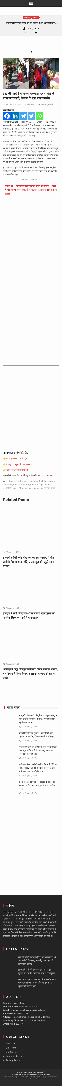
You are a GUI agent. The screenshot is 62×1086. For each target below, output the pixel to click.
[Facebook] (25, 32)
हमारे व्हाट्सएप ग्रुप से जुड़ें (16, 458)
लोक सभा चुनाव (49, 488)
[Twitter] (31, 116)
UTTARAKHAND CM (12, 488)
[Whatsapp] (39, 116)
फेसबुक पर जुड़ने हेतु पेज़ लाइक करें (19, 464)
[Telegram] (23, 116)
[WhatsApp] (30, 32)
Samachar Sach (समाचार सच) (34, 1072)
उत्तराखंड (44, 104)
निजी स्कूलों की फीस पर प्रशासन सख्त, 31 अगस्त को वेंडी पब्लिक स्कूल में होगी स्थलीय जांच (37, 785)
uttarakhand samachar (32, 488)
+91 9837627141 (20, 1013)
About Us (10, 1043)
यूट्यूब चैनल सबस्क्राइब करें (17, 470)
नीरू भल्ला (30, 104)
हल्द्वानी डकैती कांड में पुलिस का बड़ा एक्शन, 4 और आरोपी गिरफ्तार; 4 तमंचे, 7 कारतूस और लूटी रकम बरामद (28, 562)
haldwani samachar (29, 481)
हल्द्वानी (50, 104)
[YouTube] (35, 32)
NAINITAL (43, 481)
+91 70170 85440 (46, 475)
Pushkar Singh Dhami (40, 484)
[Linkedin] (15, 116)
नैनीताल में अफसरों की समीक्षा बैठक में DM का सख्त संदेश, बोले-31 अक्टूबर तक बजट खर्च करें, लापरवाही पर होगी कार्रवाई (38, 768)
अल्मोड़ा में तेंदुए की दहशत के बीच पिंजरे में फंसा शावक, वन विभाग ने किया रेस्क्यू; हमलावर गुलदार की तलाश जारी (30, 674)
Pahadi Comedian (21, 484)
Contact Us (12, 1052)
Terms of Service (15, 1056)
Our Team (11, 1047)
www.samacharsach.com (26, 1006)
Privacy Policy (13, 1060)
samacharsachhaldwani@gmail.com (28, 1010)
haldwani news (12, 481)
